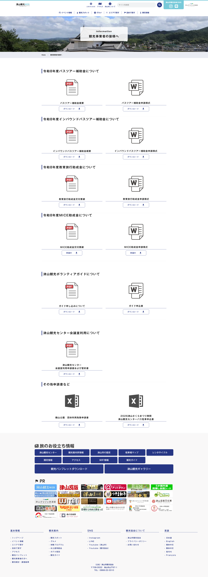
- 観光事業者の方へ (18, 558)
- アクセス (15, 551)
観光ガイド (132, 460)
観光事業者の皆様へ (56, 55)
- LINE (90, 541)
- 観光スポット (55, 538)
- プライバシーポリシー (136, 541)
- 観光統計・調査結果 (19, 562)
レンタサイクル (159, 452)
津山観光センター (48, 452)
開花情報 (48, 460)
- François (170, 555)
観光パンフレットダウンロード (69, 469)
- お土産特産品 (55, 548)
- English (169, 541)
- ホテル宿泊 (54, 551)
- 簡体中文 (169, 545)
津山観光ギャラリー (139, 469)
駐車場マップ (131, 452)
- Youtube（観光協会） (98, 548)
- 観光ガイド (54, 555)
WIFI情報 (104, 460)
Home (44, 55)
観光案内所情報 (76, 452)
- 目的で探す (16, 548)
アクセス (76, 460)
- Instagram (93, 538)
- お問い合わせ (132, 545)
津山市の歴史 (104, 452)
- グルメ (52, 541)
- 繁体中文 (169, 548)
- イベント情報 (17, 541)
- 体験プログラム (56, 545)
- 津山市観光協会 (133, 538)
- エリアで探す (17, 545)
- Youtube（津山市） (97, 545)
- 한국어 (168, 551)
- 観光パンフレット (18, 555)
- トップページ (17, 538)
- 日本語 (168, 538)
